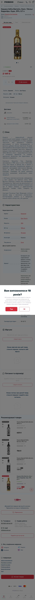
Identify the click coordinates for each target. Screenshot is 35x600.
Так (11, 309)
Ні (24, 309)
